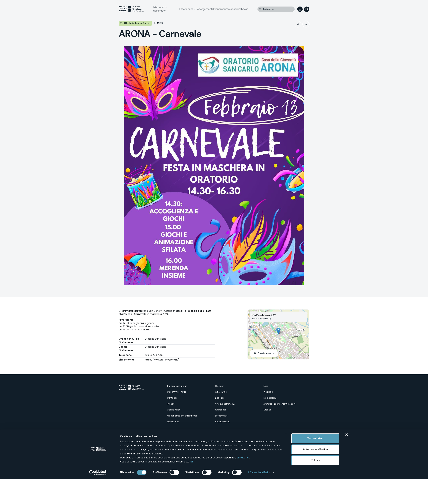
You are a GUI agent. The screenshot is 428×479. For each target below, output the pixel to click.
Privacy (170, 403)
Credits (267, 409)
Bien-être (219, 397)
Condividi (298, 24)
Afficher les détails (259, 472)
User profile (300, 9)
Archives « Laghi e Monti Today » (279, 403)
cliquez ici (243, 457)
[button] (278, 331)
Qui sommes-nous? (177, 386)
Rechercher (260, 9)
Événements (220, 9)
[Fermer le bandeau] (346, 434)
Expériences (186, 9)
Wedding (268, 391)
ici (191, 461)
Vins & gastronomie (225, 403)
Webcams (234, 9)
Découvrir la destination (160, 9)
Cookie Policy (173, 409)
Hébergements (204, 9)
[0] (306, 24)
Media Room (270, 397)
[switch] (174, 472)
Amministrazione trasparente (182, 415)
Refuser (315, 460)
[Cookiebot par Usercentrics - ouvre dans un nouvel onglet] (98, 472)
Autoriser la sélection (315, 449)
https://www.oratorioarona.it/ (162, 359)
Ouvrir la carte (266, 353)
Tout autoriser (315, 438)
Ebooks (244, 9)
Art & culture (221, 391)
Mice (265, 386)
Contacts (172, 397)
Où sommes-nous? (177, 391)
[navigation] (306, 9)
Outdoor (219, 386)
